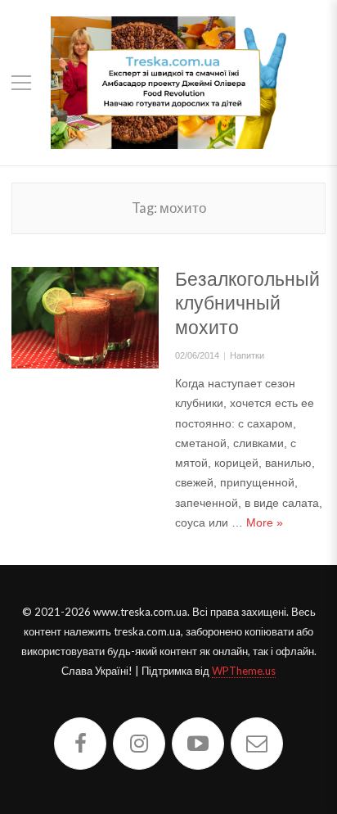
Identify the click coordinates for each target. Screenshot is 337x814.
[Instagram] (139, 743)
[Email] (257, 743)
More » (264, 522)
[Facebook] (80, 743)
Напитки (247, 355)
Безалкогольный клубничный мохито (247, 303)
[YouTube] (198, 743)
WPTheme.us (244, 670)
